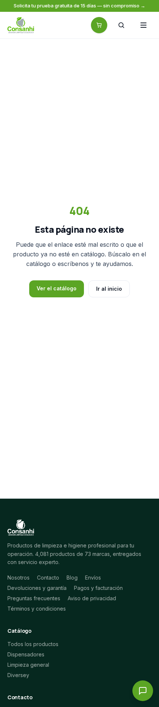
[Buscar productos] (121, 25)
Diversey (18, 675)
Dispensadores (25, 654)
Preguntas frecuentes (33, 598)
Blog (72, 577)
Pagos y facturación (98, 588)
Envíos (93, 577)
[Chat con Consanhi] (142, 690)
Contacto (48, 577)
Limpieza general (28, 665)
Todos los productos (32, 644)
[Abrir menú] (143, 25)
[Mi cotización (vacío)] (99, 25)
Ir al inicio (109, 289)
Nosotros (18, 577)
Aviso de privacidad (92, 598)
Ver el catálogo (57, 288)
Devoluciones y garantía (37, 588)
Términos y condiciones (36, 608)
